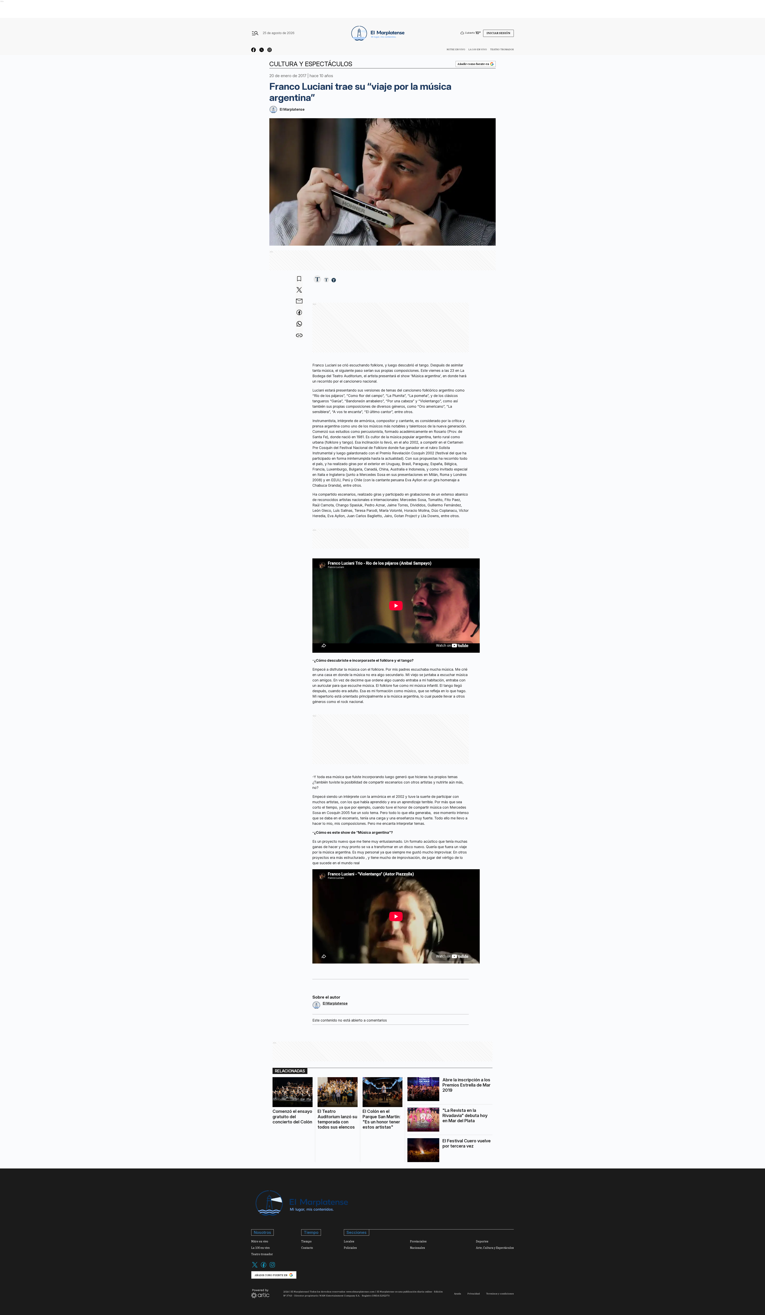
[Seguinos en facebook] (253, 50)
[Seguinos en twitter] (261, 50)
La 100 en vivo (477, 49)
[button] (317, 279)
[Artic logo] (260, 1293)
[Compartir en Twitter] (299, 290)
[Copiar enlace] (299, 335)
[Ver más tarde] (299, 279)
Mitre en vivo (456, 49)
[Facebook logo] (263, 1267)
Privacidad (473, 1293)
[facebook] (299, 313)
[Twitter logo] (254, 1267)
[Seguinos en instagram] (269, 50)
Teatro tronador (502, 49)
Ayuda (457, 1293)
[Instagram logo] (272, 1267)
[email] (299, 301)
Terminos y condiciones (500, 1293)
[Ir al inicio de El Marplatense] (377, 33)
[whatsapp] (299, 324)
